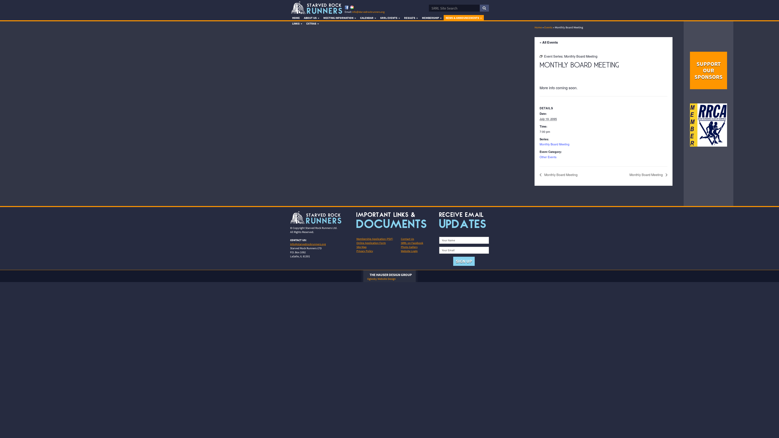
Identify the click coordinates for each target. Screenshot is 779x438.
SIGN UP (464, 261)
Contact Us (407, 239)
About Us (310, 18)
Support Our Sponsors (708, 70)
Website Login (409, 251)
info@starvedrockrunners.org (368, 12)
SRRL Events (389, 18)
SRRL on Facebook (412, 243)
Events (548, 27)
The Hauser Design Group (391, 275)
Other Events (548, 157)
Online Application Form (371, 243)
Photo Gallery (409, 247)
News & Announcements (463, 18)
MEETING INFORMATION (338, 18)
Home (296, 18)
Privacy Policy (364, 251)
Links (296, 23)
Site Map (361, 247)
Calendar (367, 18)
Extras (311, 23)
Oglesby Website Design (381, 279)
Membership (431, 18)
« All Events (549, 42)
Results (410, 18)
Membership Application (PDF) (374, 239)
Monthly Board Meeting (554, 144)
